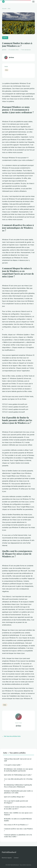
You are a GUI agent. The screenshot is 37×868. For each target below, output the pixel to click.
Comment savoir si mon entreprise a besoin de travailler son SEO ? (18, 808)
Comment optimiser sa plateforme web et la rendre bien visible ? (18, 835)
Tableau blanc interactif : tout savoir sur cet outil (17, 760)
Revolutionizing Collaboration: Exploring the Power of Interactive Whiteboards (18, 786)
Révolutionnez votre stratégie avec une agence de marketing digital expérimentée (18, 770)
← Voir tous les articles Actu (11, 736)
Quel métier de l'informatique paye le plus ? (18, 775)
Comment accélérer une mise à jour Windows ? (18, 829)
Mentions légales (7, 857)
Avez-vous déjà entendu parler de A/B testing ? (18, 780)
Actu (9, 8)
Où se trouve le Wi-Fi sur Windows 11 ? (16, 825)
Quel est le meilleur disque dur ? (14, 797)
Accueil (4, 8)
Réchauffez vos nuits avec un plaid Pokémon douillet (18, 819)
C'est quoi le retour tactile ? (12, 765)
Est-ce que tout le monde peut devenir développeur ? (16, 802)
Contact (16, 857)
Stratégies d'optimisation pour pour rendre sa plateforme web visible (18, 792)
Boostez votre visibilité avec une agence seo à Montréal (18, 814)
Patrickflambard (9, 852)
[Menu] (33, 1)
